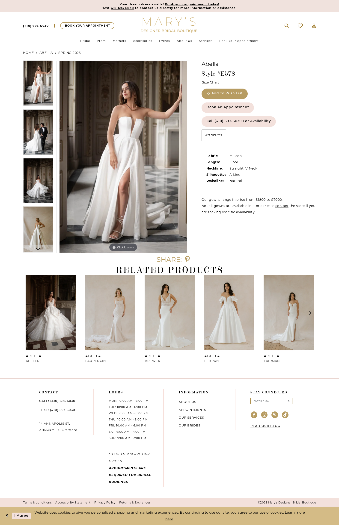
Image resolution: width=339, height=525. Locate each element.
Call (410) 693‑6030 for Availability (239, 121)
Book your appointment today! (192, 4)
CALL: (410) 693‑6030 (57, 401)
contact (281, 206)
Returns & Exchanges (135, 502)
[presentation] (50, 312)
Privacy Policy (105, 502)
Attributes (214, 135)
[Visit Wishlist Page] (300, 25)
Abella (46, 53)
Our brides (189, 425)
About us (187, 402)
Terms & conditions (37, 502)
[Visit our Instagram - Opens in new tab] (264, 415)
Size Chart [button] (210, 82)
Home (28, 53)
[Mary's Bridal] (169, 24)
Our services (191, 417)
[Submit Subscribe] (288, 401)
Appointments (192, 409)
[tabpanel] (38, 85)
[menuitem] (35, 26)
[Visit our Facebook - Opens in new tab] (254, 415)
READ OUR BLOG (265, 426)
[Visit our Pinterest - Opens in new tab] (275, 415)
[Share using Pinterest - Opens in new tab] (187, 259)
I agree (21, 516)
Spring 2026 (69, 53)
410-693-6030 (122, 8)
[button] (314, 26)
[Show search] (286, 26)
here (169, 519)
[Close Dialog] (7, 516)
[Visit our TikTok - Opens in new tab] (285, 415)
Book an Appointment (228, 107)
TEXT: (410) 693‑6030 (57, 410)
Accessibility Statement (73, 502)
